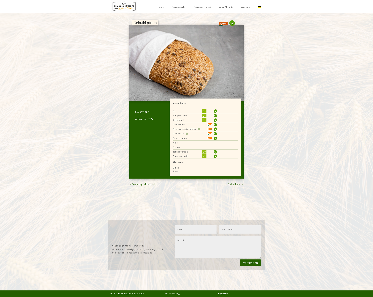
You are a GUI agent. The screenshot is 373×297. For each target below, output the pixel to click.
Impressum (223, 293)
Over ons (245, 7)
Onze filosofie (226, 7)
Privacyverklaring (172, 293)
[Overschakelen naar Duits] (259, 9)
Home (161, 7)
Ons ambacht (179, 7)
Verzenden (250, 263)
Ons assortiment (202, 7)
